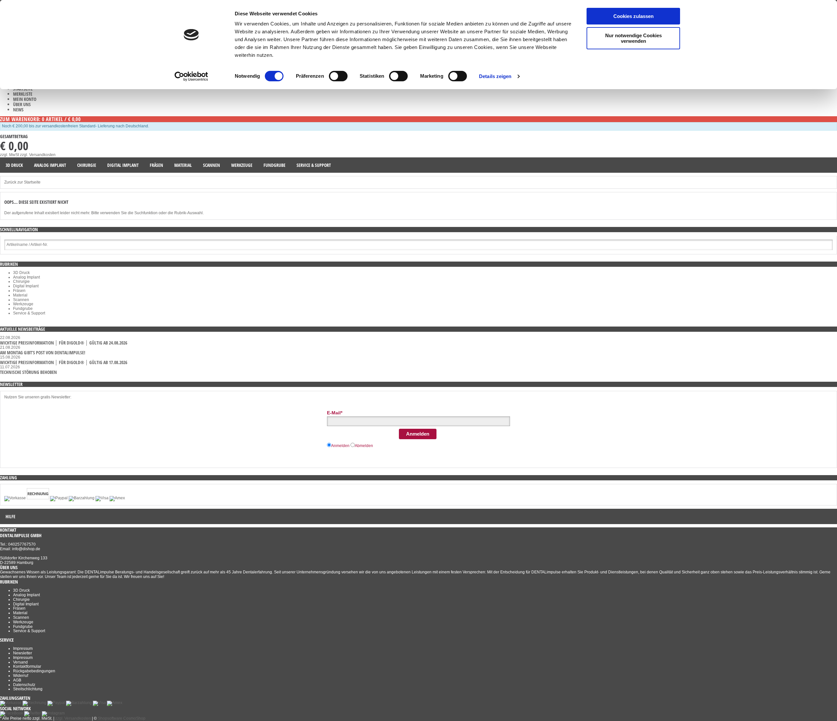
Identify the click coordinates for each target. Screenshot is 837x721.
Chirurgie (21, 281)
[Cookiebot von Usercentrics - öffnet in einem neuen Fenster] (191, 76)
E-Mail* (334, 412)
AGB (17, 680)
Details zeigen (495, 76)
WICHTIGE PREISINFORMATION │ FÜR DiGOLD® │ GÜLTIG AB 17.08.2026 (63, 362)
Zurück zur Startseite (22, 182)
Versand (20, 662)
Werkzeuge (23, 304)
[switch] (338, 76)
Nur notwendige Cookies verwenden (633, 38)
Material (20, 295)
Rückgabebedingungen (34, 671)
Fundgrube (23, 308)
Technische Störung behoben (28, 372)
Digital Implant (26, 286)
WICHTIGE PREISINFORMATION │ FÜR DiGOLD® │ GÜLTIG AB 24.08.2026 (63, 343)
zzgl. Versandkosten (38, 154)
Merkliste (22, 94)
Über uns (22, 104)
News (18, 109)
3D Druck (21, 272)
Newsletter (22, 653)
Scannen (21, 299)
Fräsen (19, 290)
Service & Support (29, 313)
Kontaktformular (27, 666)
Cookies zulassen (633, 16)
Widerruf (20, 675)
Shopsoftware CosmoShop (121, 718)
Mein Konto (24, 99)
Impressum (23, 648)
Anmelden (417, 434)
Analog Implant (26, 277)
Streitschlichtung (28, 689)
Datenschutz (24, 684)
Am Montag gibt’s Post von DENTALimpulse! (42, 352)
